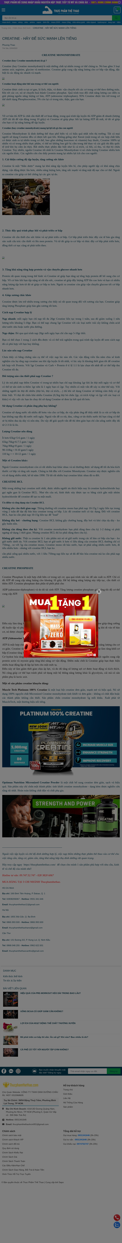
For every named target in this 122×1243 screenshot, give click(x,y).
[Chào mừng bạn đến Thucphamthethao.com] (61, 626)
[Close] (99, 591)
